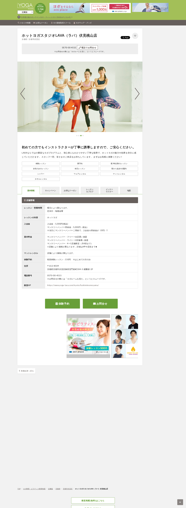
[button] (76, 135)
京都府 (58, 489)
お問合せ (101, 303)
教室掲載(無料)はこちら (93, 500)
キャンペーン (50, 190)
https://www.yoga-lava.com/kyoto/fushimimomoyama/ (73, 285)
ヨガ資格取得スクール (62, 23)
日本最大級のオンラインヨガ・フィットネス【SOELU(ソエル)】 (46, 17)
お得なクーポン (42, 23)
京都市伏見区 (68, 489)
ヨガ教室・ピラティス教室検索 (34, 489)
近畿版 (50, 489)
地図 (129, 190)
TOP (18, 489)
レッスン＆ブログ (89, 190)
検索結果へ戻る (27, 371)
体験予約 (63, 303)
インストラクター (109, 190)
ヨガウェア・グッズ (84, 23)
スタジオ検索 (25, 23)
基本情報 (30, 190)
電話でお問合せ (88, 47)
